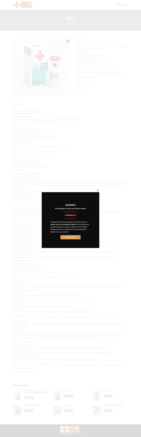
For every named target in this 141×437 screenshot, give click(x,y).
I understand (70, 237)
